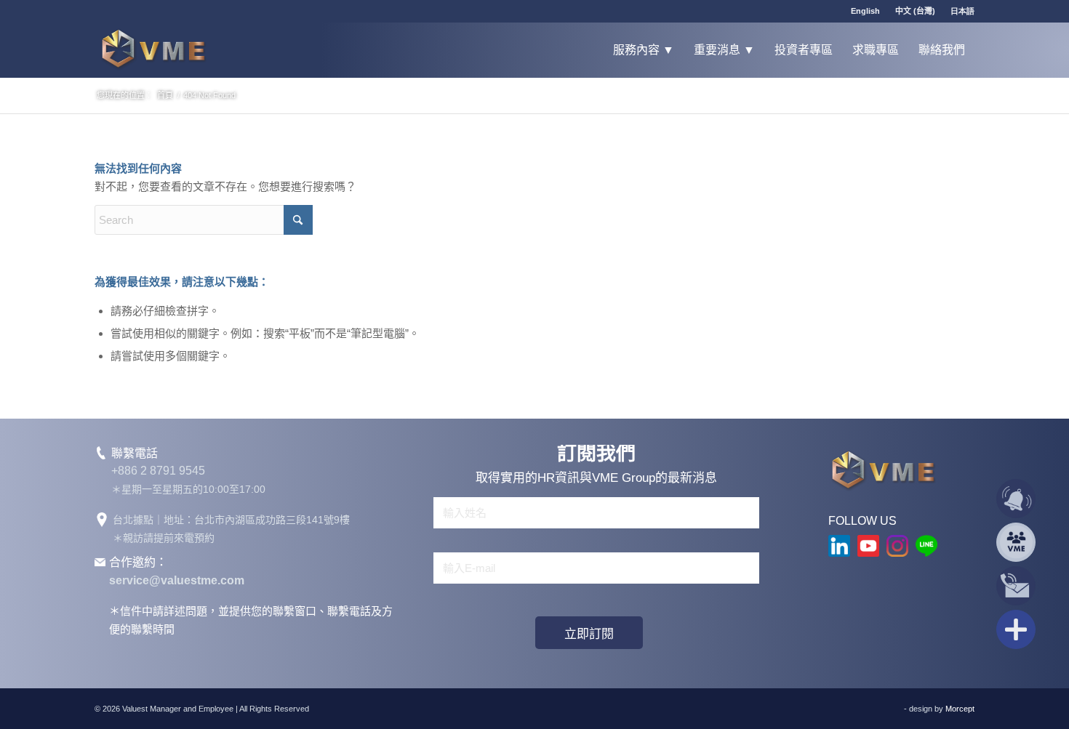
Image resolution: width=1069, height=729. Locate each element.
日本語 (962, 11)
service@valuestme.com (176, 580)
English (865, 11)
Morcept (959, 708)
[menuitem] (866, 11)
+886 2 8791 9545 (158, 470)
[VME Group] (153, 50)
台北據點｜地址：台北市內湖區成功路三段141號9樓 (231, 519)
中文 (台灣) (915, 11)
